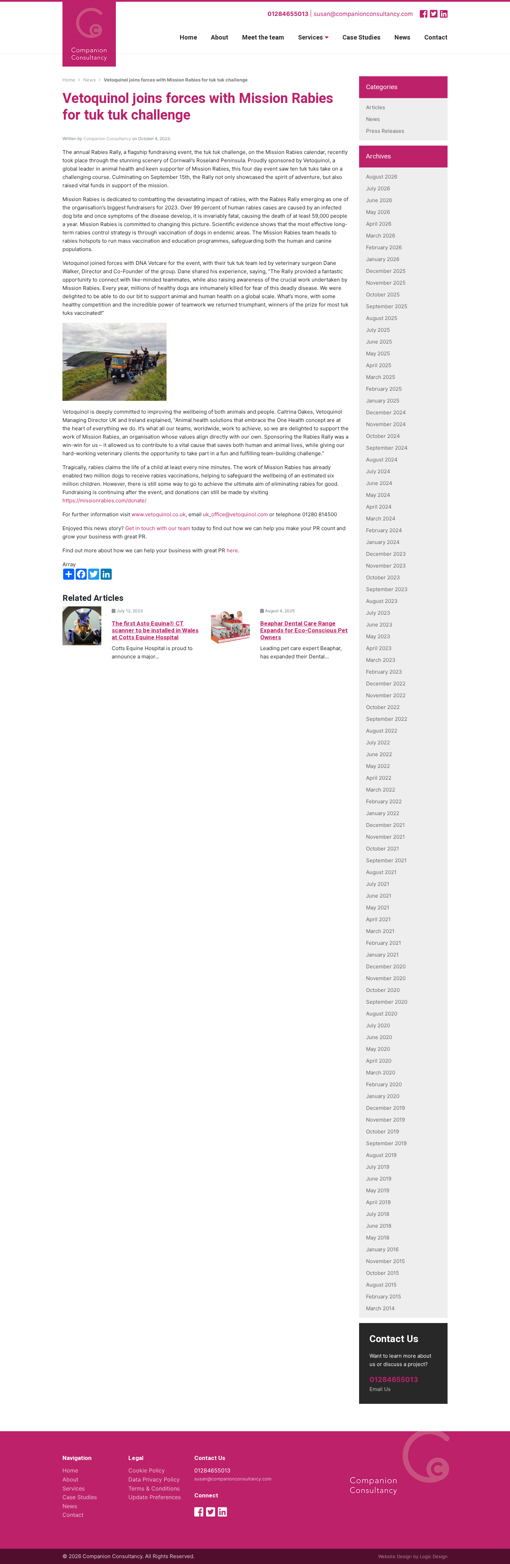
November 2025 (386, 282)
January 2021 (382, 954)
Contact (436, 37)
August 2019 (381, 1155)
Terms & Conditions (154, 1488)
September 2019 (386, 1143)
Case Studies (361, 37)
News (402, 37)
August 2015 (381, 1284)
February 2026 (384, 247)
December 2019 (385, 1108)
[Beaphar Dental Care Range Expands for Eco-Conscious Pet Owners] (230, 625)
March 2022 (380, 789)
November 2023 (386, 565)
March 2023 (381, 660)
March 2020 (380, 1072)
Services (310, 37)
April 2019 (378, 1202)
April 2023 (379, 648)
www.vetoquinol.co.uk (158, 514)
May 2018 (377, 1237)
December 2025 (386, 271)
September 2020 (386, 1002)
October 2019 (382, 1131)
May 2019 (377, 1190)
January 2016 (382, 1249)
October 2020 (383, 990)
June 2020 (379, 1037)
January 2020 (382, 1096)
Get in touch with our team (157, 528)
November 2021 (385, 836)
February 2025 (384, 389)
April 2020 (378, 1060)
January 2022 (382, 813)
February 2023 (384, 671)
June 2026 (379, 200)
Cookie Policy (146, 1470)
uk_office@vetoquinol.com (235, 514)
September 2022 (386, 719)
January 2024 (383, 542)
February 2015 (383, 1296)
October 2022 (383, 707)
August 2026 (381, 176)
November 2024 (386, 424)
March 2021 (380, 931)
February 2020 (384, 1084)
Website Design (395, 1556)
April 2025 (378, 365)
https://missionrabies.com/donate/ (104, 500)
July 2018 (377, 1214)
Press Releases (385, 131)
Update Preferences (154, 1497)
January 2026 (382, 259)
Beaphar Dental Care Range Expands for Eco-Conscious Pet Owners (304, 630)
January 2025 (382, 400)
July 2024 (378, 471)
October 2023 (383, 577)
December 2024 (386, 412)
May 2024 (378, 495)
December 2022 (386, 683)
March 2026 (380, 235)
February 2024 (384, 530)
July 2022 (378, 742)
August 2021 (381, 872)
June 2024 (379, 483)
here (232, 550)
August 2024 (382, 459)
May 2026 (378, 212)
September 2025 (386, 306)
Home (188, 37)
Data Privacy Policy (154, 1479)
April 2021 (378, 919)
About (219, 37)
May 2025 (378, 353)
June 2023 (379, 624)
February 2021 (383, 943)
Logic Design (434, 1556)
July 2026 (378, 188)
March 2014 (380, 1308)
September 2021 (386, 860)
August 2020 (381, 1013)
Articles (375, 107)
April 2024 (379, 506)
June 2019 (378, 1178)
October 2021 (382, 848)
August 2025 (381, 318)
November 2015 (385, 1261)
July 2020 (378, 1025)
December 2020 (386, 966)
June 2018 (378, 1225)
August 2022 (381, 730)
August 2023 (382, 601)
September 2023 (387, 589)
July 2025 (378, 330)
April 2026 (378, 224)
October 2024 (383, 436)
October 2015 (382, 1273)
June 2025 (379, 341)
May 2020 (378, 1049)
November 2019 (385, 1119)
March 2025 (380, 377)
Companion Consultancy (107, 138)
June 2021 (378, 895)
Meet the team (263, 37)
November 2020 (386, 978)
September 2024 (387, 447)
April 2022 (378, 778)
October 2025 (383, 294)
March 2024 (381, 518)
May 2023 (378, 636)
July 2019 (377, 1167)
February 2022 (384, 801)
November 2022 (386, 695)
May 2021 (377, 907)
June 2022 (379, 754)
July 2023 (378, 613)
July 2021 (377, 884)
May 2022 (378, 766)
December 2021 (385, 825)
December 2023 (386, 554)
